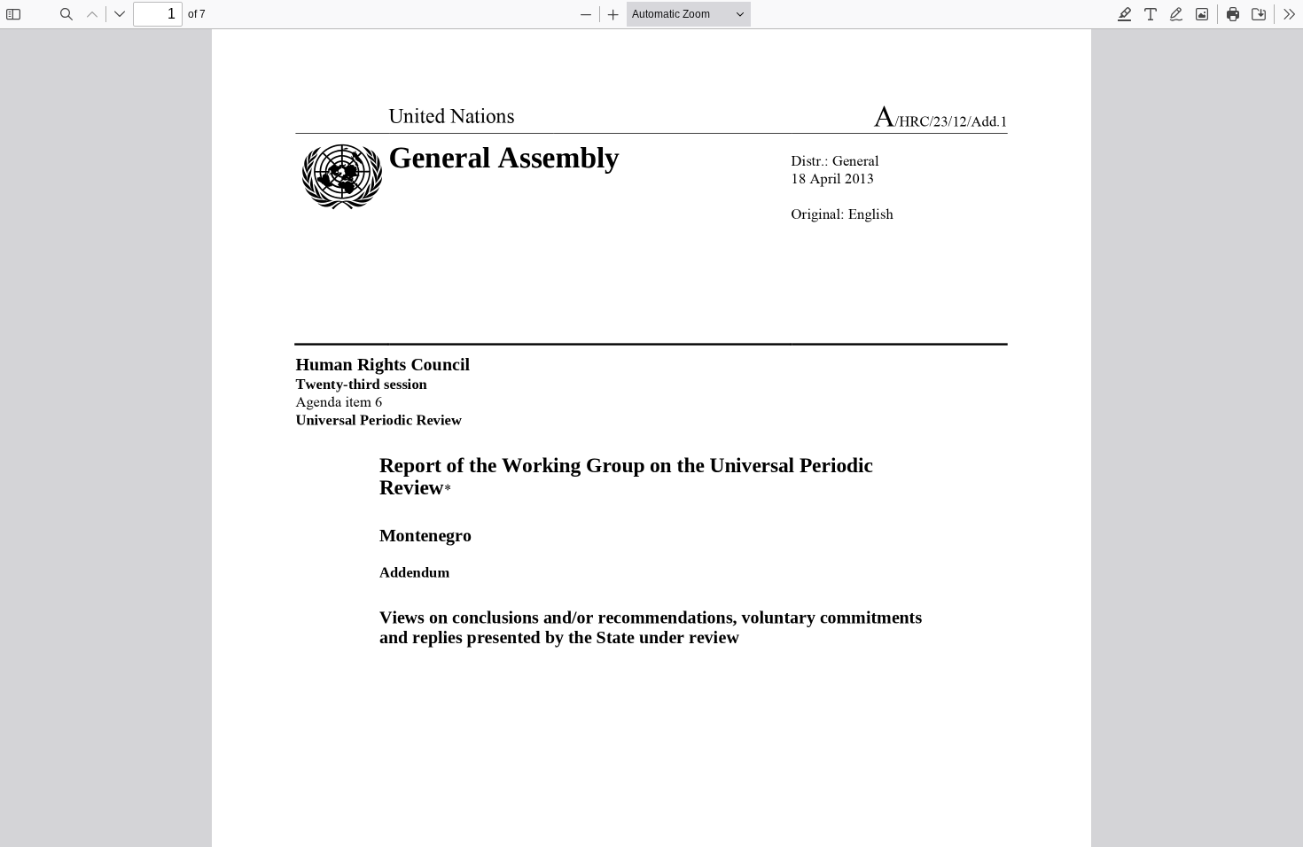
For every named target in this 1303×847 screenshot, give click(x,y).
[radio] (1124, 14)
